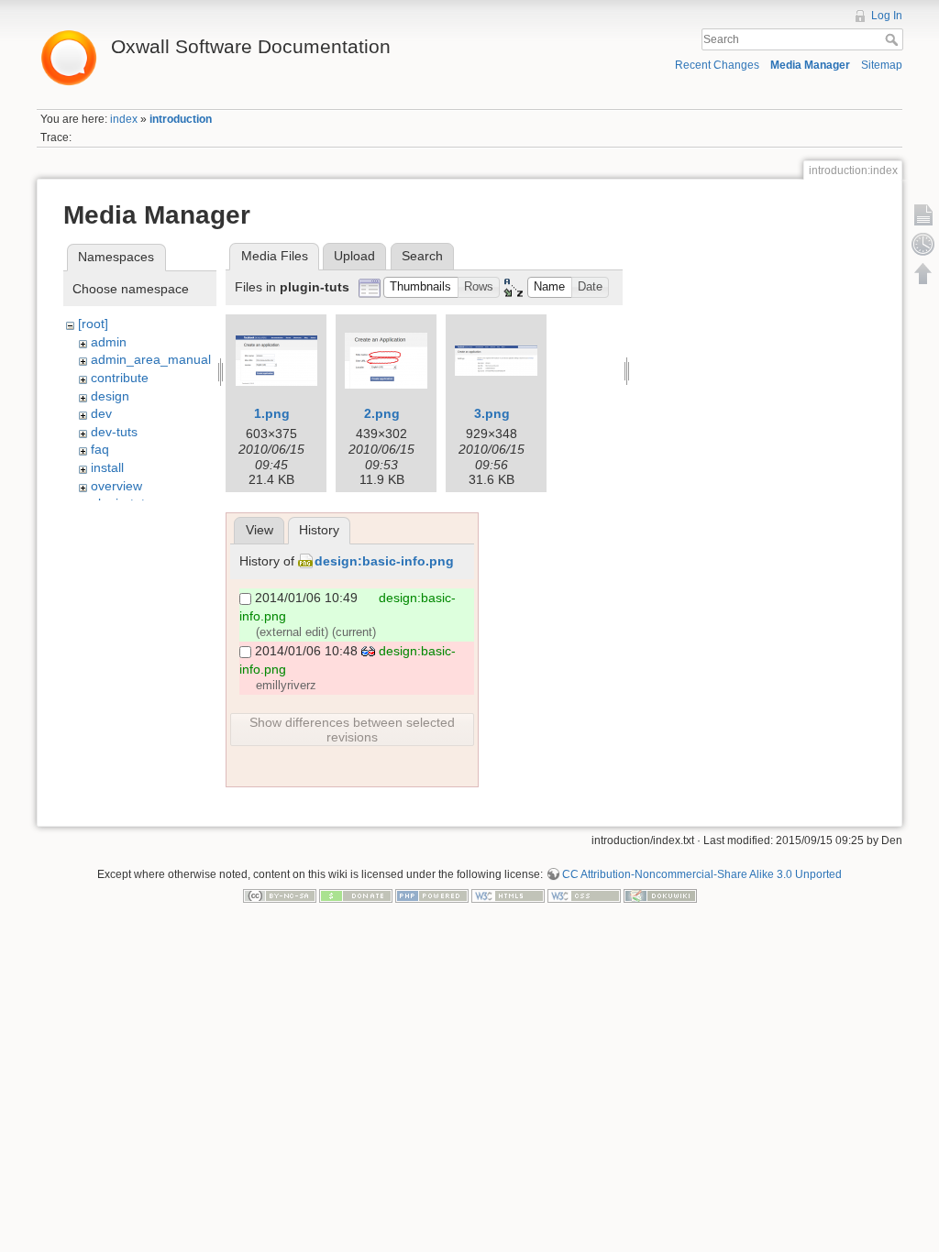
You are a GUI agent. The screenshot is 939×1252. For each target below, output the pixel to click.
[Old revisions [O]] (923, 243)
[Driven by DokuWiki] (660, 895)
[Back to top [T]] (923, 273)
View (259, 529)
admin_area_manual (151, 359)
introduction (180, 119)
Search (893, 39)
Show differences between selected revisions (352, 729)
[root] (93, 323)
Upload (354, 255)
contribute (120, 377)
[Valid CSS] (584, 895)
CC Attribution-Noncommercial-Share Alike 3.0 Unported (702, 874)
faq (100, 449)
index (124, 119)
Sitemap (881, 65)
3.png (492, 413)
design (110, 396)
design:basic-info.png (384, 561)
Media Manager (810, 65)
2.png (382, 413)
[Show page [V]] (923, 214)
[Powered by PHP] (432, 895)
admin (109, 342)
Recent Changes (717, 65)
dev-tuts (114, 431)
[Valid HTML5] (508, 895)
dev (101, 413)
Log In (886, 15)
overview (116, 485)
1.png (272, 413)
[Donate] (355, 895)
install (107, 467)
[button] (420, 287)
